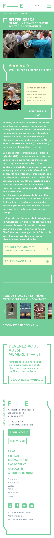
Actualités (15, 468)
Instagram (10, 505)
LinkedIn (31, 505)
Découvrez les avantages (27, 380)
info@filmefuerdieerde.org (20, 425)
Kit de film (13, 493)
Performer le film (38, 113)
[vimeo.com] (27, 44)
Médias (11, 489)
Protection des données (19, 512)
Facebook (17, 505)
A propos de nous (21, 473)
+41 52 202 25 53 (16, 422)
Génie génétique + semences (36, 89)
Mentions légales (16, 516)
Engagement (17, 464)
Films (16, 14)
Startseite (7, 14)
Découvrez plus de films (18, 325)
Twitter (24, 505)
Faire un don (17, 441)
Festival (13, 455)
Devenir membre (19, 432)
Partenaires (13, 482)
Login (10, 496)
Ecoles (11, 486)
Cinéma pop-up (18, 460)
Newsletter (13, 479)
